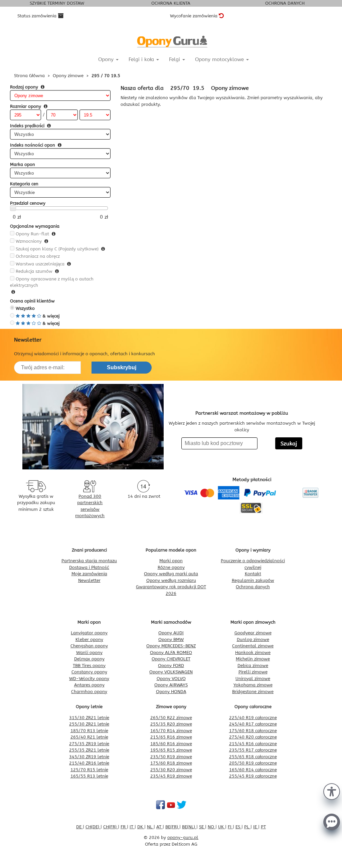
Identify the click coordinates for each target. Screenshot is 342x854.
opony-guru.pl (182, 837)
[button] (331, 791)
